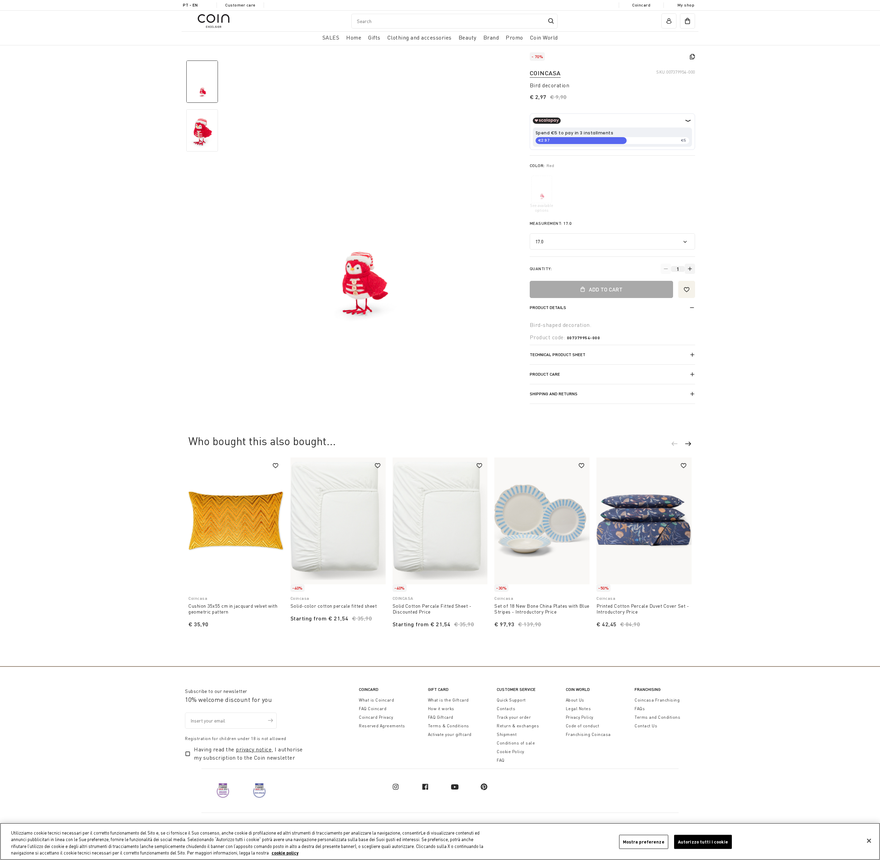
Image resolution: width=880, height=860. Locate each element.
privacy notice (254, 749)
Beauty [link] (467, 37)
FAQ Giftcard (440, 717)
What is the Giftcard (448, 700)
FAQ (501, 760)
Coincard (641, 5)
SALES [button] (331, 37)
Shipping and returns (554, 393)
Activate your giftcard (450, 734)
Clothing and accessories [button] (419, 37)
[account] (668, 21)
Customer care (240, 5)
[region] (440, 841)
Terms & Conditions (448, 725)
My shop (686, 5)
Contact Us (646, 725)
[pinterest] (484, 787)
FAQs (640, 708)
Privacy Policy (579, 717)
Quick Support (511, 700)
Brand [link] (491, 37)
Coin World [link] (544, 37)
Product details (548, 307)
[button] (678, 444)
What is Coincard (376, 700)
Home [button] (353, 37)
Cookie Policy (510, 751)
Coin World (578, 689)
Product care (545, 374)
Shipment (507, 734)
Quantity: (541, 268)
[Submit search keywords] (551, 21)
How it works (441, 708)
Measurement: (551, 223)
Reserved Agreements (382, 725)
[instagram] (396, 787)
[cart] (687, 21)
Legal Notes (578, 708)
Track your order (514, 717)
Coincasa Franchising (657, 700)
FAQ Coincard (372, 708)
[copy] (692, 56)
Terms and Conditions (657, 717)
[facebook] (425, 787)
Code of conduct (583, 725)
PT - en (190, 5)
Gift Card (438, 689)
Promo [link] (514, 37)
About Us (575, 700)
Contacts (506, 708)
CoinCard (368, 689)
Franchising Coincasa (588, 734)
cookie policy (285, 853)
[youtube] (455, 787)
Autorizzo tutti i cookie (703, 842)
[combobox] (454, 21)
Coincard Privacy (376, 717)
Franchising (648, 689)
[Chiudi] (869, 840)
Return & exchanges (518, 725)
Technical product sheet (557, 354)
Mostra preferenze (643, 842)
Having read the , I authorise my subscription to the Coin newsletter (248, 753)
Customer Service (516, 689)
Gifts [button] (374, 37)
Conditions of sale (516, 743)
